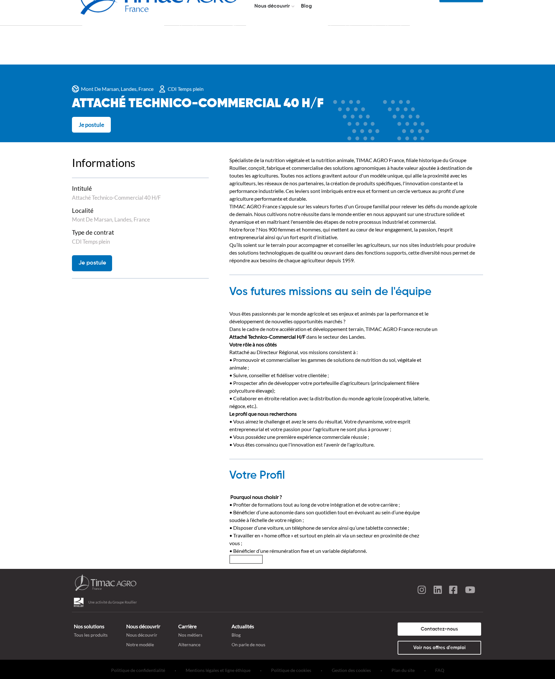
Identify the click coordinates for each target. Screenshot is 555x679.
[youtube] (470, 590)
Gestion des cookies (351, 670)
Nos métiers (190, 635)
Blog (236, 635)
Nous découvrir (141, 635)
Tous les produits (91, 635)
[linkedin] (438, 590)
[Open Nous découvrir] (293, 6)
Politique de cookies (291, 670)
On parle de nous (248, 644)
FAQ (439, 670)
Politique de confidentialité (138, 670)
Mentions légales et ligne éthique (218, 670)
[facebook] (454, 590)
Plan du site (403, 670)
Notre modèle (140, 644)
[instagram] (422, 590)
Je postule (91, 124)
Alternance (189, 644)
